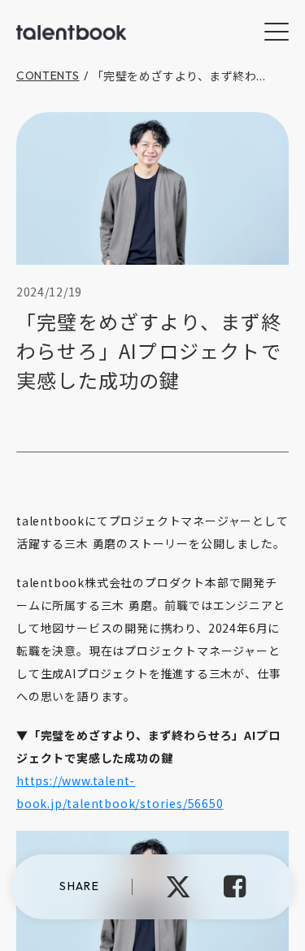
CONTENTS (48, 75)
